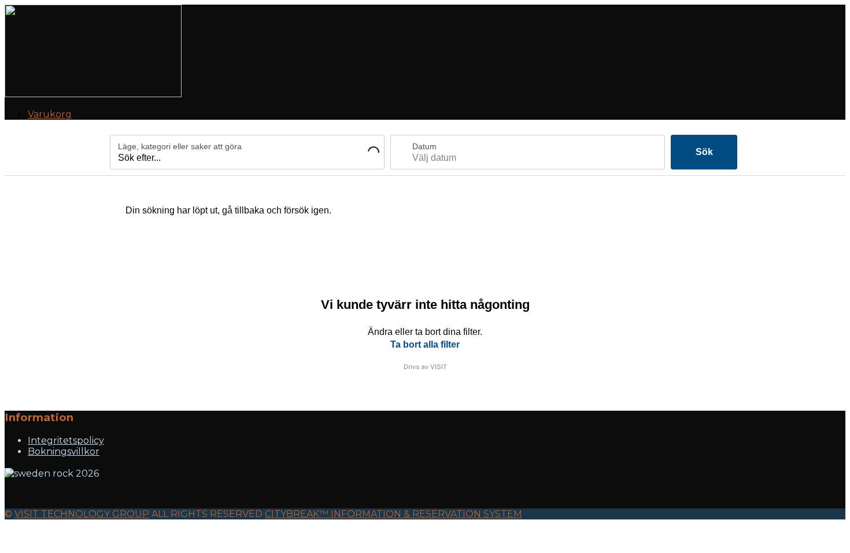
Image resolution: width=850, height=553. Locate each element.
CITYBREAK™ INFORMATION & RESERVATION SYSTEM (393, 513)
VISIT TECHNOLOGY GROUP (81, 513)
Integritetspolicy (66, 440)
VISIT (438, 367)
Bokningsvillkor (63, 451)
